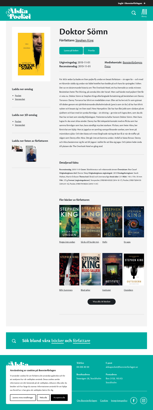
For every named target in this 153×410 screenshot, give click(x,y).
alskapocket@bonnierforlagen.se (122, 366)
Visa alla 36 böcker (101, 301)
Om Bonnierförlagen (87, 400)
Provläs (91, 50)
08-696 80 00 (82, 366)
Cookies (104, 400)
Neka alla (43, 397)
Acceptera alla (59, 397)
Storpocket (20, 99)
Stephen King (84, 40)
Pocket (18, 95)
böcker (57, 341)
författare (81, 341)
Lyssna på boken (71, 50)
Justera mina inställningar (23, 397)
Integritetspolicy (119, 400)
